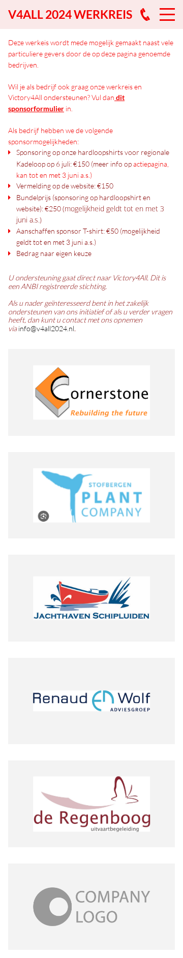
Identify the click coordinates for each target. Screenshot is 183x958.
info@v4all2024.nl (46, 328)
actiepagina (150, 163)
